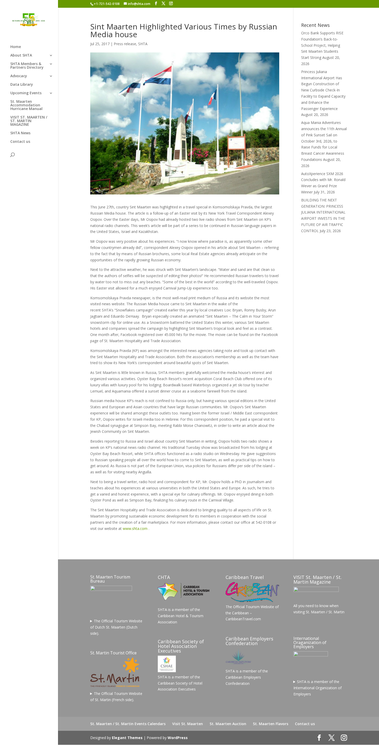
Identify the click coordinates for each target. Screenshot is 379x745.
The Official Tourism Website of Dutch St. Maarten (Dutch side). (116, 627)
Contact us (20, 142)
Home (15, 47)
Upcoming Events (26, 93)
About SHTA (21, 55)
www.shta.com (135, 528)
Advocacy (18, 76)
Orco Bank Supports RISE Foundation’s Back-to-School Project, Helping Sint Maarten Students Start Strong (322, 45)
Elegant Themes (127, 737)
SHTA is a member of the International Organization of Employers (317, 687)
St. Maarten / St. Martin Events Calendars (128, 723)
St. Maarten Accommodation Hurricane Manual (26, 105)
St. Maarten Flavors (270, 723)
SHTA (142, 43)
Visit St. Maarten (187, 723)
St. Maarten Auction (228, 723)
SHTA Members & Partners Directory (27, 66)
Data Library (21, 85)
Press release (125, 43)
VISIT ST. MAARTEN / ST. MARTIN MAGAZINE (28, 121)
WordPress (178, 737)
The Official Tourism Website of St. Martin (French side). (116, 696)
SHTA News (20, 133)
